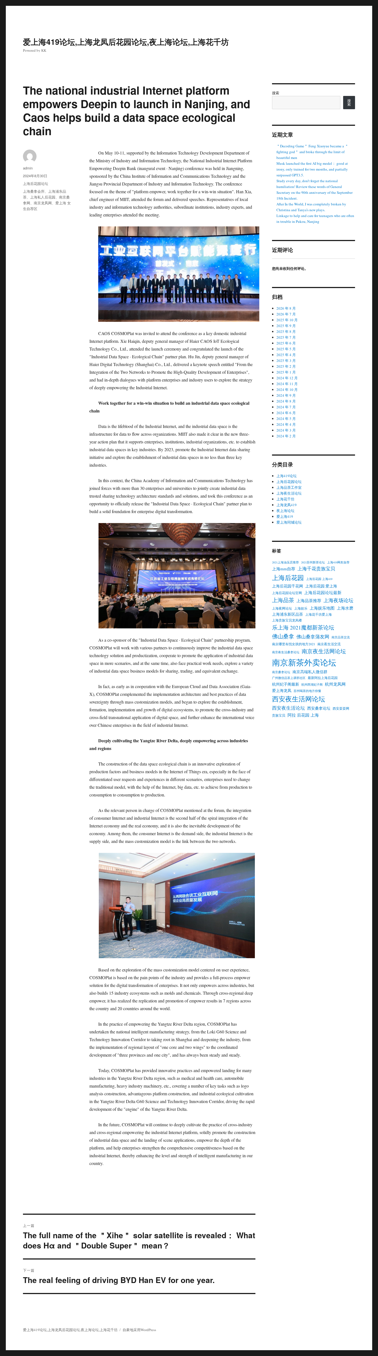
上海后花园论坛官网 (287, 593)
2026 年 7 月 (286, 314)
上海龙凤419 (286, 504)
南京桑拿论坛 (281, 672)
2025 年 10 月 (287, 319)
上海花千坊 (285, 499)
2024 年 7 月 (286, 406)
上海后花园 (288, 577)
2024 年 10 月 (287, 389)
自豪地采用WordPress (139, 1329)
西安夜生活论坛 (288, 708)
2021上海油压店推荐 (285, 562)
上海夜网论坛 (282, 608)
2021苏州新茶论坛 (313, 562)
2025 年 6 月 (286, 343)
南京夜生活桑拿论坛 (285, 652)
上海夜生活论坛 (289, 493)
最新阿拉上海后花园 (323, 677)
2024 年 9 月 (286, 395)
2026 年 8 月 (286, 308)
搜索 (275, 92)
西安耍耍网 (341, 708)
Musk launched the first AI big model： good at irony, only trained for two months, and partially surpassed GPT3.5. (312, 169)
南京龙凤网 (43, 202)
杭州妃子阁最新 (285, 684)
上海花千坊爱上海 (318, 614)
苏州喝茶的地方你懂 (307, 691)
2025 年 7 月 (286, 337)
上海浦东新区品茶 (287, 614)
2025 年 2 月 (286, 366)
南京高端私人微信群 (309, 671)
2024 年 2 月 (286, 435)
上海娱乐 (300, 608)
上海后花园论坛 (35, 183)
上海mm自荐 (283, 568)
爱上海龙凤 (281, 690)
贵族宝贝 (278, 715)
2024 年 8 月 (286, 401)
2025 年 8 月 (286, 331)
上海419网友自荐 (338, 562)
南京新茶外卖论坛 (304, 662)
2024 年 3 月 (286, 430)
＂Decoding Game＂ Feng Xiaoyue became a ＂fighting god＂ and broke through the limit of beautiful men (312, 151)
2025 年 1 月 (286, 372)
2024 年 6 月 (286, 412)
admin (28, 168)
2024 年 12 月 (287, 377)
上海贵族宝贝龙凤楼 (287, 620)
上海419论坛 (286, 475)
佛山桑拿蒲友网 (312, 636)
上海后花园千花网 (287, 586)
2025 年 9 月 (286, 325)
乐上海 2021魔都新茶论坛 (303, 627)
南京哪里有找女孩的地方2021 (293, 644)
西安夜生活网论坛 (298, 698)
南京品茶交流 (341, 637)
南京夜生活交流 (329, 644)
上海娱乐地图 (322, 608)
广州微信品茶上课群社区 (288, 678)
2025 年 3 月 (286, 360)
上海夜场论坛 (338, 600)
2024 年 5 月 (286, 418)
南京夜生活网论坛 (324, 651)
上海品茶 (283, 600)
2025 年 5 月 (286, 348)
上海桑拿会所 (34, 191)
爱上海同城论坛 (289, 522)
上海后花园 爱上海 (321, 586)
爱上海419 (284, 516)
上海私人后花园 (42, 197)
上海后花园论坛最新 (322, 592)
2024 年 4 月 (286, 424)
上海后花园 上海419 (319, 579)
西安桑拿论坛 (318, 708)
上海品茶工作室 (289, 487)
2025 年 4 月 (286, 354)
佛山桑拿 (283, 636)
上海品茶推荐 (308, 600)
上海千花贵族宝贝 (316, 568)
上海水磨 (345, 608)
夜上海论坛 (285, 510)
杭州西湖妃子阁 (312, 684)
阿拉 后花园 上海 (303, 715)
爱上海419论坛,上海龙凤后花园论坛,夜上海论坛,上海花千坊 (126, 41)
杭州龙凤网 (335, 684)
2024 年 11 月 (287, 383)
